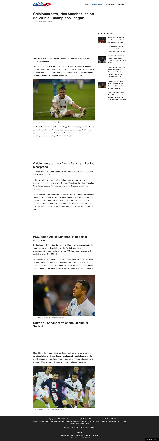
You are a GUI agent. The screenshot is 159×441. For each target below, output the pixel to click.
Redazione (71, 438)
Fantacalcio (120, 4)
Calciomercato (97, 4)
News (87, 4)
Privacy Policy (79, 438)
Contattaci (92, 428)
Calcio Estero (109, 4)
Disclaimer (88, 438)
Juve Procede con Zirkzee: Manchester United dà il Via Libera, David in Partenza (116, 40)
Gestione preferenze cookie (152, 439)
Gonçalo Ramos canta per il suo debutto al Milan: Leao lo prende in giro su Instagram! (116, 49)
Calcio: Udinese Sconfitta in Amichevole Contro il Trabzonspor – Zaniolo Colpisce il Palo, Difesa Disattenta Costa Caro (116, 71)
